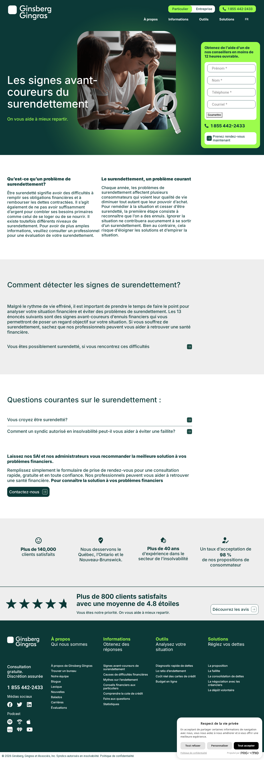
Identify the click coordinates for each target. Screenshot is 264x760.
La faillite (214, 671)
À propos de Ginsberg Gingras (71, 665)
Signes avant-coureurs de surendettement (121, 667)
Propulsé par (233, 752)
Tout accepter (246, 745)
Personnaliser (219, 745)
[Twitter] (19, 704)
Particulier (180, 9)
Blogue (56, 681)
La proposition (218, 665)
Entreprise (204, 9)
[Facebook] (10, 704)
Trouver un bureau (63, 671)
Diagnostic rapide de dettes (174, 665)
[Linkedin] (29, 704)
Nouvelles (58, 692)
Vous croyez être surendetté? (37, 419)
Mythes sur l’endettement (120, 679)
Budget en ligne (166, 681)
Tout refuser (192, 745)
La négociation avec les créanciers (224, 683)
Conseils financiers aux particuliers (119, 686)
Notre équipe (60, 676)
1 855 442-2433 (25, 687)
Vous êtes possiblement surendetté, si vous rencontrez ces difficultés (78, 346)
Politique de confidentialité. (117, 756)
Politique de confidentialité (193, 752)
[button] (99, 347)
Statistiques (111, 704)
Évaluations (59, 707)
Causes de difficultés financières (125, 674)
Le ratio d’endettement (171, 671)
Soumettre (214, 115)
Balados (56, 697)
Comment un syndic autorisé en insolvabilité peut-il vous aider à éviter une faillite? (91, 431)
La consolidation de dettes (226, 676)
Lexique (56, 686)
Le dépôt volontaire (221, 690)
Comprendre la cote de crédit (123, 693)
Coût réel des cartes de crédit (176, 676)
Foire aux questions (116, 698)
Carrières (57, 702)
